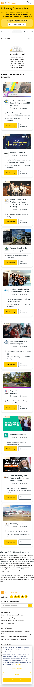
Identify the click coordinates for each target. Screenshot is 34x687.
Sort (29, 38)
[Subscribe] (30, 605)
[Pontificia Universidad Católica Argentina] (6, 342)
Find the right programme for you (12, 615)
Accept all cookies (17, 680)
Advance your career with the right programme (16, 631)
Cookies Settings (17, 668)
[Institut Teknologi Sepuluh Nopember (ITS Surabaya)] (6, 101)
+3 (8, 354)
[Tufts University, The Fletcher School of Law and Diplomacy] (6, 476)
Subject (16, 32)
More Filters (27, 32)
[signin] (27, 2)
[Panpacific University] (6, 249)
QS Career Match (5, 575)
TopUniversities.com (6, 555)
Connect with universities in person (12, 620)
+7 (20, 301)
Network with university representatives (14, 637)
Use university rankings (8, 618)
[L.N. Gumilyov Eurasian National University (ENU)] (6, 290)
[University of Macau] (6, 524)
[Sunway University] (6, 153)
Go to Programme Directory (16, 24)
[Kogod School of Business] (6, 392)
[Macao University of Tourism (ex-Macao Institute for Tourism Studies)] (6, 200)
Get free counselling (7, 623)
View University (10, 125)
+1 (10, 217)
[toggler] (31, 2)
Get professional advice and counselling (14, 639)
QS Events (12, 568)
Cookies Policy (17, 664)
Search (6, 32)
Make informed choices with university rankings (16, 634)
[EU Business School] (6, 435)
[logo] (8, 2)
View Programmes (23, 125)
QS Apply (21, 568)
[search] (24, 3)
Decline (17, 674)
